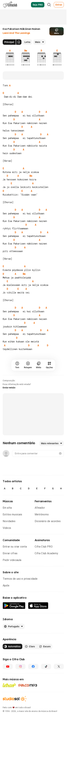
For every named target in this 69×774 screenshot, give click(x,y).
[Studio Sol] (14, 698)
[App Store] (38, 605)
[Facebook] (33, 666)
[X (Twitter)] (59, 666)
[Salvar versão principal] (18, 42)
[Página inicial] (10, 5)
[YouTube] (8, 666)
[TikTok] (46, 666)
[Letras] (9, 685)
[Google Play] (14, 605)
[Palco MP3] (28, 685)
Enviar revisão (9, 387)
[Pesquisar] (49, 4)
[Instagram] (20, 666)
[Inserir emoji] (60, 453)
